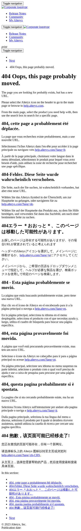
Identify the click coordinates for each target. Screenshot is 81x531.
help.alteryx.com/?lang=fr (50, 149)
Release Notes (17, 13)
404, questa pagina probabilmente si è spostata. (37, 504)
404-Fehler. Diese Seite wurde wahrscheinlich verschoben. (44, 486)
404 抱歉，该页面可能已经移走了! (31, 507)
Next (12, 60)
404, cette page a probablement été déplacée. (35, 482)
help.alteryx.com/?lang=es (50, 308)
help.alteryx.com (33, 105)
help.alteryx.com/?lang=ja (35, 255)
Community (16, 16)
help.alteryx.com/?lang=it (42, 410)
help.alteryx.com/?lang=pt (40, 359)
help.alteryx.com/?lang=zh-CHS (21, 455)
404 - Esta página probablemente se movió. (34, 497)
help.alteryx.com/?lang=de (17, 204)
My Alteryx (16, 20)
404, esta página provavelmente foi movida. (35, 500)
